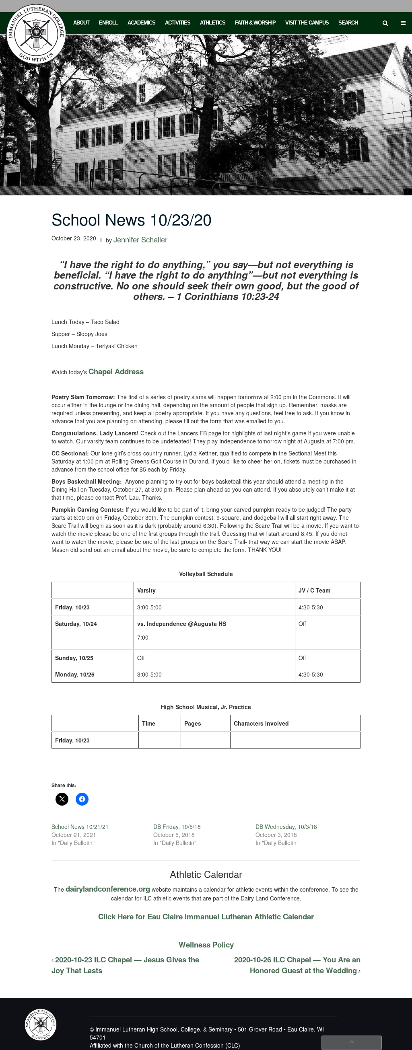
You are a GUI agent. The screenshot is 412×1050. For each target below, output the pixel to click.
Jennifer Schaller (140, 239)
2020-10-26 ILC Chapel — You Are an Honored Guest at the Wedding (297, 965)
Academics (141, 23)
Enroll (108, 23)
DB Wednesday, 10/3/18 (286, 826)
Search (348, 23)
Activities (177, 23)
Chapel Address (116, 371)
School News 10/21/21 (80, 826)
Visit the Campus (307, 23)
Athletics (212, 23)
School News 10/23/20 (132, 218)
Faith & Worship (255, 23)
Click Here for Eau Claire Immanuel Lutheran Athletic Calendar (206, 916)
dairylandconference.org (108, 888)
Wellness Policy (206, 944)
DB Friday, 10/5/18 (177, 826)
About (81, 23)
